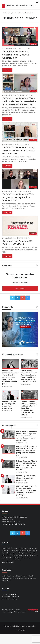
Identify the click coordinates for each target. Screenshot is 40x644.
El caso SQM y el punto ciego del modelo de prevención (9, 405)
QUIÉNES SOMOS (8, 562)
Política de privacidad (9, 594)
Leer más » (7, 70)
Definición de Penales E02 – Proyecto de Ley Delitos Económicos (18, 197)
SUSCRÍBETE (6, 580)
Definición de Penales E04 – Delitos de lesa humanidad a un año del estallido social (19, 101)
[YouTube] (22, 298)
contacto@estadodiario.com (15, 524)
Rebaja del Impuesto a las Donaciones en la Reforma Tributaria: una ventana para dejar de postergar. (26, 490)
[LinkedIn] (17, 298)
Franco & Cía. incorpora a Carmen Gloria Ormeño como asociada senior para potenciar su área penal (10, 377)
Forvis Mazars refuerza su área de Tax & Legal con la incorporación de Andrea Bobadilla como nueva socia (29, 376)
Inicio (6, 13)
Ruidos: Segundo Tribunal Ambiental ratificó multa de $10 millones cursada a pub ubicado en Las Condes (29, 408)
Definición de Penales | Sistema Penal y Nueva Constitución (15, 54)
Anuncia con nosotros (9, 599)
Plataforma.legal (19, 612)
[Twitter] (12, 298)
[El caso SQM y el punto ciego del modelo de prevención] (10, 394)
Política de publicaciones (10, 596)
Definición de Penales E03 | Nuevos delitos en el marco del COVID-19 (18, 150)
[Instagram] (27, 298)
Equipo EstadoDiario (9, 48)
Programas (12, 13)
